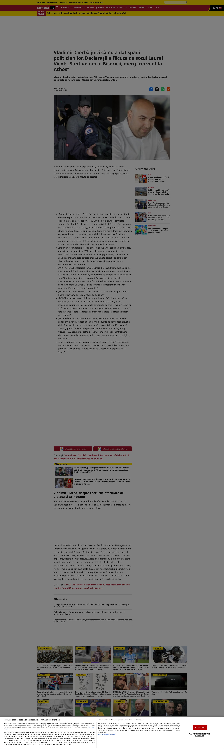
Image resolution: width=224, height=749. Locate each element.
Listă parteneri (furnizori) (106, 734)
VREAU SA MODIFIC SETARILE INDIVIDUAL (199, 735)
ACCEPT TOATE (200, 728)
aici (5, 740)
